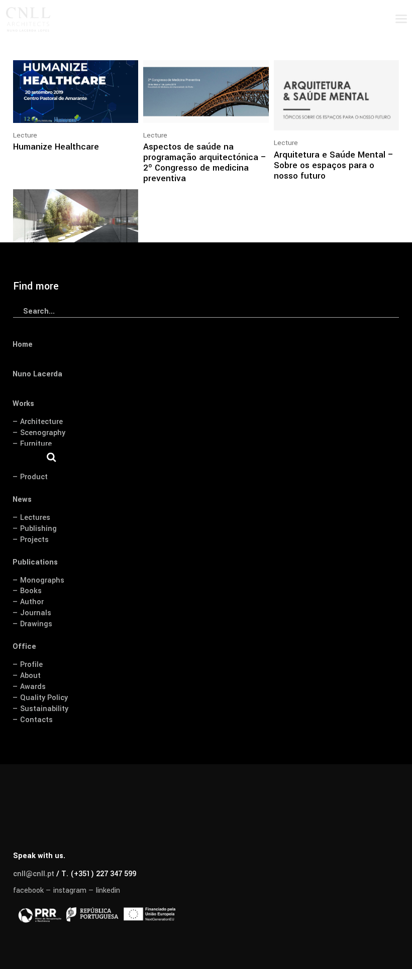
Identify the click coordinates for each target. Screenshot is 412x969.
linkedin (108, 890)
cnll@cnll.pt (33, 874)
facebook (28, 890)
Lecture (25, 135)
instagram (69, 890)
